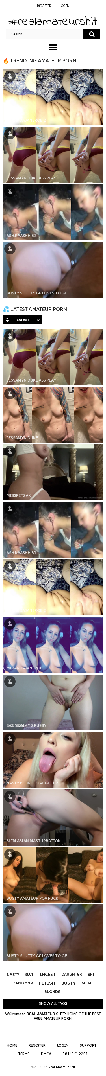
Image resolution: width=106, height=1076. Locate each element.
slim (86, 983)
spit (93, 974)
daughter (72, 974)
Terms (24, 1054)
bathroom (23, 983)
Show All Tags (53, 1003)
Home (12, 1045)
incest (48, 974)
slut (29, 974)
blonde (52, 991)
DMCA (46, 1054)
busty (68, 983)
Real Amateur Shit (61, 1067)
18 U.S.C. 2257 (75, 1054)
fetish (47, 983)
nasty (13, 974)
